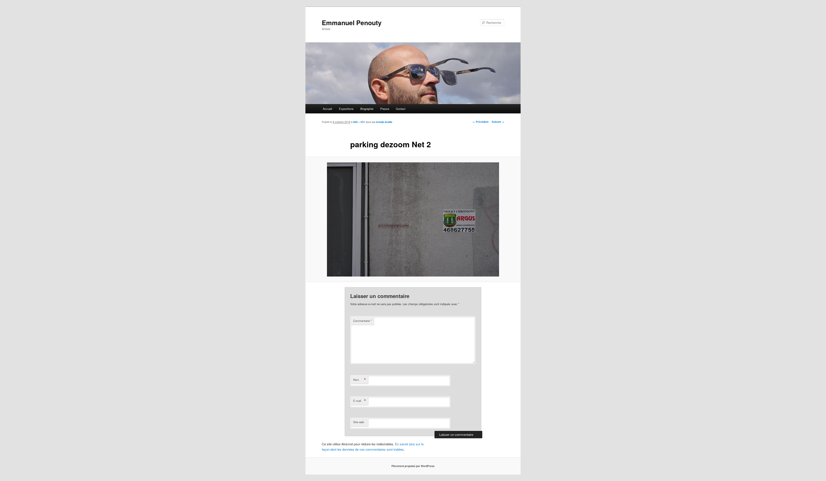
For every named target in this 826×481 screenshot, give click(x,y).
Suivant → (498, 122)
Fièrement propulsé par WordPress (413, 466)
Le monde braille (382, 122)
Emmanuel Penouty (352, 22)
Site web (358, 422)
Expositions (346, 109)
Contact (400, 109)
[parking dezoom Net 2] (413, 219)
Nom (359, 379)
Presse (384, 109)
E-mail (359, 400)
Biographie (366, 109)
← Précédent (481, 122)
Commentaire (362, 321)
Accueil (327, 109)
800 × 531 (359, 122)
